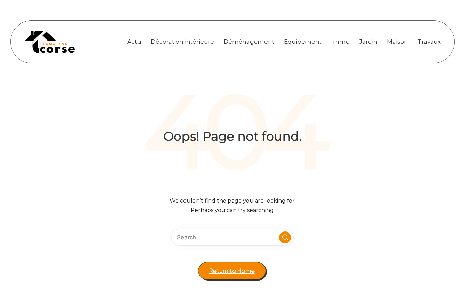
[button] (285, 237)
